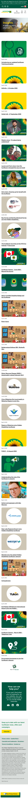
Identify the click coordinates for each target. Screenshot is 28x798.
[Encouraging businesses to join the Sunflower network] (14, 645)
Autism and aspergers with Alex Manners (11, 504)
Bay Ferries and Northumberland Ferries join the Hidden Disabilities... (14, 218)
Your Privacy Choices (11, 794)
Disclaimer (21, 741)
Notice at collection (6, 796)
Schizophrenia (6, 581)
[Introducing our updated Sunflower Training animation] (14, 49)
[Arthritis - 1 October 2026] (14, 75)
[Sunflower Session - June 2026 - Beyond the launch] (14, 256)
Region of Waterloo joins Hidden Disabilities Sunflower (11, 426)
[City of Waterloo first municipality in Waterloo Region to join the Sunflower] (14, 386)
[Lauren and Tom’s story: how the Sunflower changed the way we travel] (14, 153)
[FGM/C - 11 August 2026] (14, 438)
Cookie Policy (15, 738)
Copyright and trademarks (9, 741)
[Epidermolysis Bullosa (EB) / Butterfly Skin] (14, 334)
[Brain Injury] (14, 308)
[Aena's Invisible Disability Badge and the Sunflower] (14, 282)
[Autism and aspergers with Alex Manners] (14, 490)
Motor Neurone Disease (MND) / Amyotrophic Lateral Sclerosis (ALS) (12, 374)
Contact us (17, 744)
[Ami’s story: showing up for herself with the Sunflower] (14, 179)
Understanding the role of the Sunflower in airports (10, 478)
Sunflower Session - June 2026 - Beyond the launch (11, 270)
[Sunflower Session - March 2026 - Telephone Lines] (14, 619)
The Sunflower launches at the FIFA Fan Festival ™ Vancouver (13, 244)
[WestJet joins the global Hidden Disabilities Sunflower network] (14, 541)
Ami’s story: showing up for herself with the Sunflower (13, 192)
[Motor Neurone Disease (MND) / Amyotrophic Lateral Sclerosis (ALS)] (14, 360)
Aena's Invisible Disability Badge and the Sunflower (12, 296)
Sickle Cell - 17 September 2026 (11, 114)
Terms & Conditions (7, 744)
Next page (17, 669)
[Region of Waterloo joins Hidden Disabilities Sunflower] (14, 412)
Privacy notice (6, 738)
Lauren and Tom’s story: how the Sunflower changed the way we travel (13, 167)
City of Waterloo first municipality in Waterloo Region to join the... (12, 400)
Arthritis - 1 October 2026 (9, 88)
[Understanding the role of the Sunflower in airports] (14, 464)
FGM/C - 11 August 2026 (9, 451)
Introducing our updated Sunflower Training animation (12, 63)
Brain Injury (5, 321)
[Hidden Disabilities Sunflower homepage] (7, 12)
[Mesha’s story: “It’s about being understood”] (14, 127)
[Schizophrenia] (14, 567)
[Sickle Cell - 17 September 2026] (14, 101)
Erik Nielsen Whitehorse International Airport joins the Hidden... (13, 607)
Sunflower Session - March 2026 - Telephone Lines (11, 633)
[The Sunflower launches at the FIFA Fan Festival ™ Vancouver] (14, 230)
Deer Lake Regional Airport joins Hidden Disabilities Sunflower (11, 529)
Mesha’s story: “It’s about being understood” (11, 141)
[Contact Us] (8, 705)
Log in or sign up (17, 12)
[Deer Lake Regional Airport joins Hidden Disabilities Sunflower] (14, 516)
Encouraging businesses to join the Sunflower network (12, 659)
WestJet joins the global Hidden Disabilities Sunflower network (11, 555)
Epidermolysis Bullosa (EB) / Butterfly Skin (13, 348)
